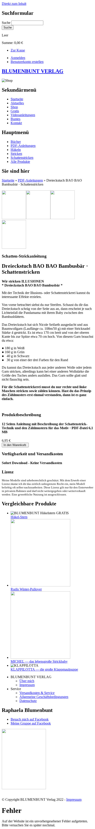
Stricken (16, 154)
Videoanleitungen (23, 115)
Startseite (17, 99)
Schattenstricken (22, 157)
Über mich (26, 681)
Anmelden (18, 58)
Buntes (15, 119)
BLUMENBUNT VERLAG (32, 71)
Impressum (27, 685)
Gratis (15, 111)
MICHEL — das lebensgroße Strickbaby (39, 661)
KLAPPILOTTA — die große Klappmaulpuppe (44, 669)
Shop (14, 107)
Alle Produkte (20, 161)
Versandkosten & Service (37, 693)
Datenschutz (28, 701)
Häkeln (16, 150)
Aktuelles (17, 103)
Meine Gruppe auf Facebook (31, 723)
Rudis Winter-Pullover (26, 589)
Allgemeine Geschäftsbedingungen (43, 697)
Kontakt (16, 123)
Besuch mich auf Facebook (30, 719)
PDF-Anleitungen (23, 146)
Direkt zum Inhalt (14, 4)
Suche (6, 23)
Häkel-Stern (19, 517)
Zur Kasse (18, 50)
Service (16, 689)
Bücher (16, 142)
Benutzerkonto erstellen (27, 62)
